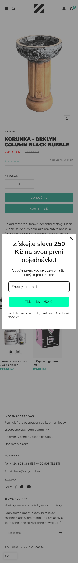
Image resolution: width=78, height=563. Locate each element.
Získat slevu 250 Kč (39, 302)
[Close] (71, 238)
